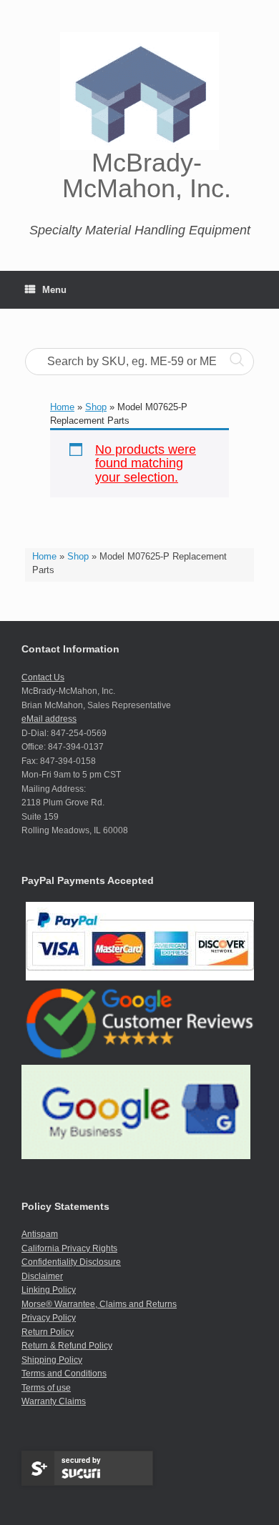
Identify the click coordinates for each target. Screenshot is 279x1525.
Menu (54, 289)
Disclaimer (42, 1276)
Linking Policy (48, 1290)
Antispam (39, 1234)
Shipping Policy (51, 1360)
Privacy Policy (48, 1318)
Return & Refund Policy (66, 1346)
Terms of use (46, 1388)
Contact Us (42, 677)
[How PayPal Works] (140, 978)
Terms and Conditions (64, 1373)
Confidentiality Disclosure (71, 1262)
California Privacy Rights (69, 1248)
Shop (78, 556)
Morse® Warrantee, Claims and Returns (99, 1304)
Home (44, 556)
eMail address (49, 719)
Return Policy (47, 1332)
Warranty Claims (53, 1401)
